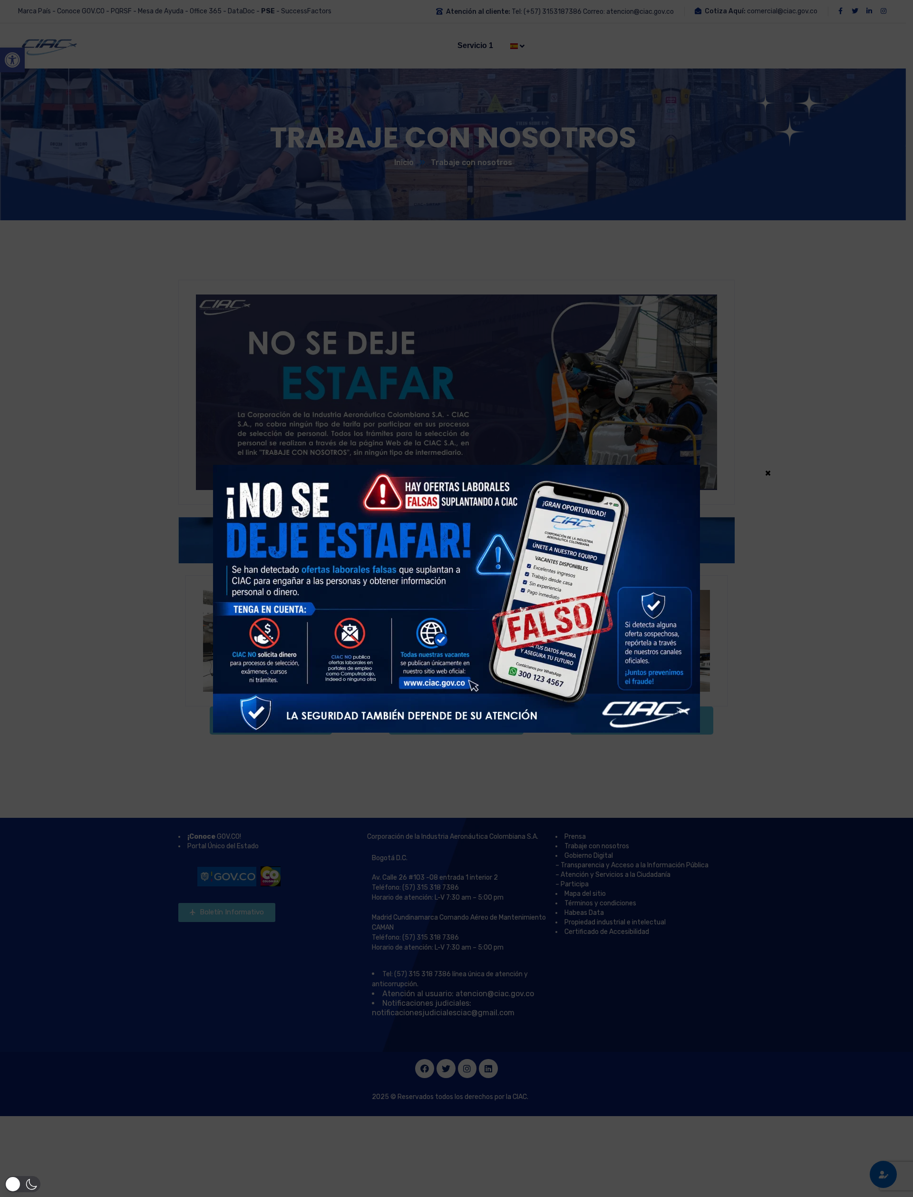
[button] (22, 1184)
